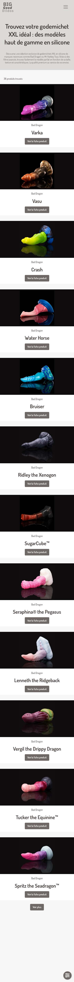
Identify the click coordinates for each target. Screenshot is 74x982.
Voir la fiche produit (37, 141)
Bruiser (37, 406)
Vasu (37, 201)
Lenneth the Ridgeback (37, 680)
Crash (37, 269)
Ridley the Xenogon (37, 475)
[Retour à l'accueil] (8, 7)
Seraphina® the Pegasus (37, 611)
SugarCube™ (37, 543)
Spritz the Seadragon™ (37, 885)
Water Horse (37, 338)
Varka (37, 132)
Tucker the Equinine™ (37, 817)
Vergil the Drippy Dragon (37, 748)
